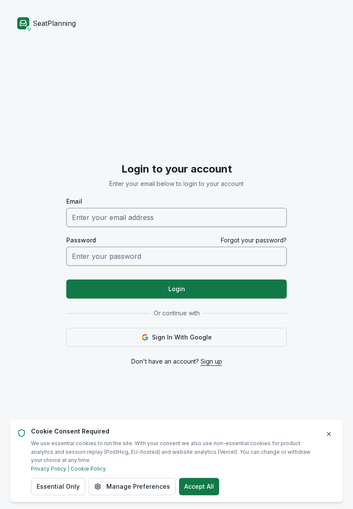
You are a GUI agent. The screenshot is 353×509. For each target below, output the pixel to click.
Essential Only (58, 486)
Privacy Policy (48, 468)
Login (176, 288)
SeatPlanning (54, 23)
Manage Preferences (138, 486)
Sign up (211, 361)
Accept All (199, 486)
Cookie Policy (88, 468)
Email (74, 201)
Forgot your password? (254, 240)
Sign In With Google (182, 337)
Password (81, 240)
